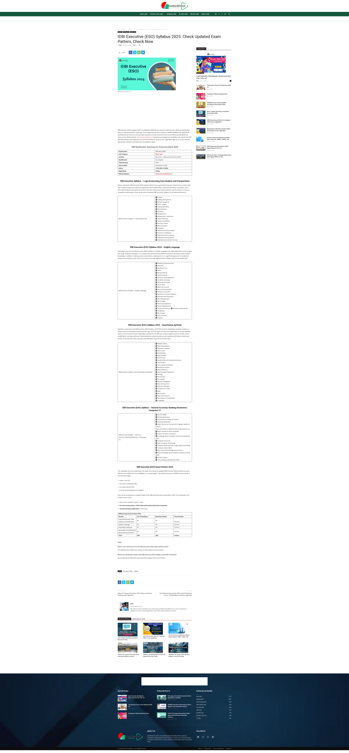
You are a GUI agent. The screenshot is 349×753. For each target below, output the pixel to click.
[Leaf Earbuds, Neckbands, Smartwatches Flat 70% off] (213, 63)
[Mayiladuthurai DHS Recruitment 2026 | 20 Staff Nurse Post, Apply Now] (200, 130)
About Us (200, 748)
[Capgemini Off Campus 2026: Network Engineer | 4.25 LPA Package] (180, 647)
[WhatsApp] (222, 14)
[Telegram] (215, 14)
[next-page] (122, 660)
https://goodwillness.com (136, 606)
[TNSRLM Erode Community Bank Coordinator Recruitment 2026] (200, 105)
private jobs (194, 14)
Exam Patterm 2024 (127, 571)
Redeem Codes (200, 73)
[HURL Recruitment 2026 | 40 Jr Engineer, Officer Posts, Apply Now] (155, 629)
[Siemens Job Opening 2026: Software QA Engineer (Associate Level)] (155, 647)
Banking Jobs (126, 32)
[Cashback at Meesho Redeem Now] (200, 96)
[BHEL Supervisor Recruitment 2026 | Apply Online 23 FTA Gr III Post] (200, 147)
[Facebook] (130, 52)
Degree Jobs (133, 32)
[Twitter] (219, 14)
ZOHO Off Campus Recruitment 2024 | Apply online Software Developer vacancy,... (179, 715)
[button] (229, 14)
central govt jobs (156, 14)
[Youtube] (225, 14)
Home (119, 29)
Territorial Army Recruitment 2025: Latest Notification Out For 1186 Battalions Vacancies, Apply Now (175, 594)
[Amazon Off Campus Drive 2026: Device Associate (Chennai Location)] (129, 647)
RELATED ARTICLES (124, 619)
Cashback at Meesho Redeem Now (217, 94)
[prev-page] (119, 660)
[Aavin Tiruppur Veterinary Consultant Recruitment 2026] (129, 629)
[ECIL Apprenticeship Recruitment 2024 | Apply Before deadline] (161, 697)
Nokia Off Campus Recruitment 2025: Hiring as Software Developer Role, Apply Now (135, 594)
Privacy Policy (207, 748)
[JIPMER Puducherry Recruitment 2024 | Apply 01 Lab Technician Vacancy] (161, 706)
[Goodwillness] (174, 6)
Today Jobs (143, 14)
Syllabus (125, 29)
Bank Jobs (159, 154)
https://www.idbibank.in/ (144, 137)
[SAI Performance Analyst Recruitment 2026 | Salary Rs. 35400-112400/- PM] (180, 628)
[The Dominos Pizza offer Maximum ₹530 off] (200, 87)
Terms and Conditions (218, 748)
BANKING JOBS (171, 14)
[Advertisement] (174, 22)
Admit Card (205, 14)
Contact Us (228, 748)
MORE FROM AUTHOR (138, 619)
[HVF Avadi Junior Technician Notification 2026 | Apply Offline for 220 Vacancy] (200, 156)
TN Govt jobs (183, 14)
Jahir (120, 45)
